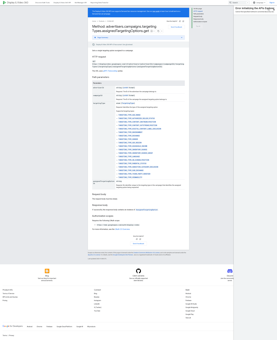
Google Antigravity (192, 307)
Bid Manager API (81, 3)
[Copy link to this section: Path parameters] (111, 77)
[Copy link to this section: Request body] (108, 194)
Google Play (190, 314)
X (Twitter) (97, 307)
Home (94, 21)
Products (101, 21)
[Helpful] (180, 21)
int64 (125, 88)
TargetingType (128, 103)
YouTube (97, 311)
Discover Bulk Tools (42, 3)
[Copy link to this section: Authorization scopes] (115, 216)
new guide (155, 11)
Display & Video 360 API (62, 3)
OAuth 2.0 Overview (122, 229)
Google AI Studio (191, 304)
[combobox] (239, 3)
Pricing (5, 300)
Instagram (97, 300)
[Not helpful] (183, 21)
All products (91, 326)
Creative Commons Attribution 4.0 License (147, 252)
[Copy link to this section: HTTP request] (108, 57)
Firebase (188, 300)
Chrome (188, 297)
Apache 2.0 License (94, 255)
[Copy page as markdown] (158, 31)
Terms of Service (8, 293)
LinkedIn (97, 304)
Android (188, 293)
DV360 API (110, 21)
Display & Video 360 (17, 2)
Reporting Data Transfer (99, 3)
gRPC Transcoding (110, 71)
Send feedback (176, 27)
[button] (138, 37)
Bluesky (96, 297)
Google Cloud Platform (64, 326)
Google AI (79, 326)
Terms (5, 335)
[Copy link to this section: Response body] (110, 205)
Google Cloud (190, 311)
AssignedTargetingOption (147, 210)
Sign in (272, 2)
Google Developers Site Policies (123, 255)
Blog (95, 293)
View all (188, 318)
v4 (126, 44)
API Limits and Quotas (10, 297)
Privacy (11, 335)
